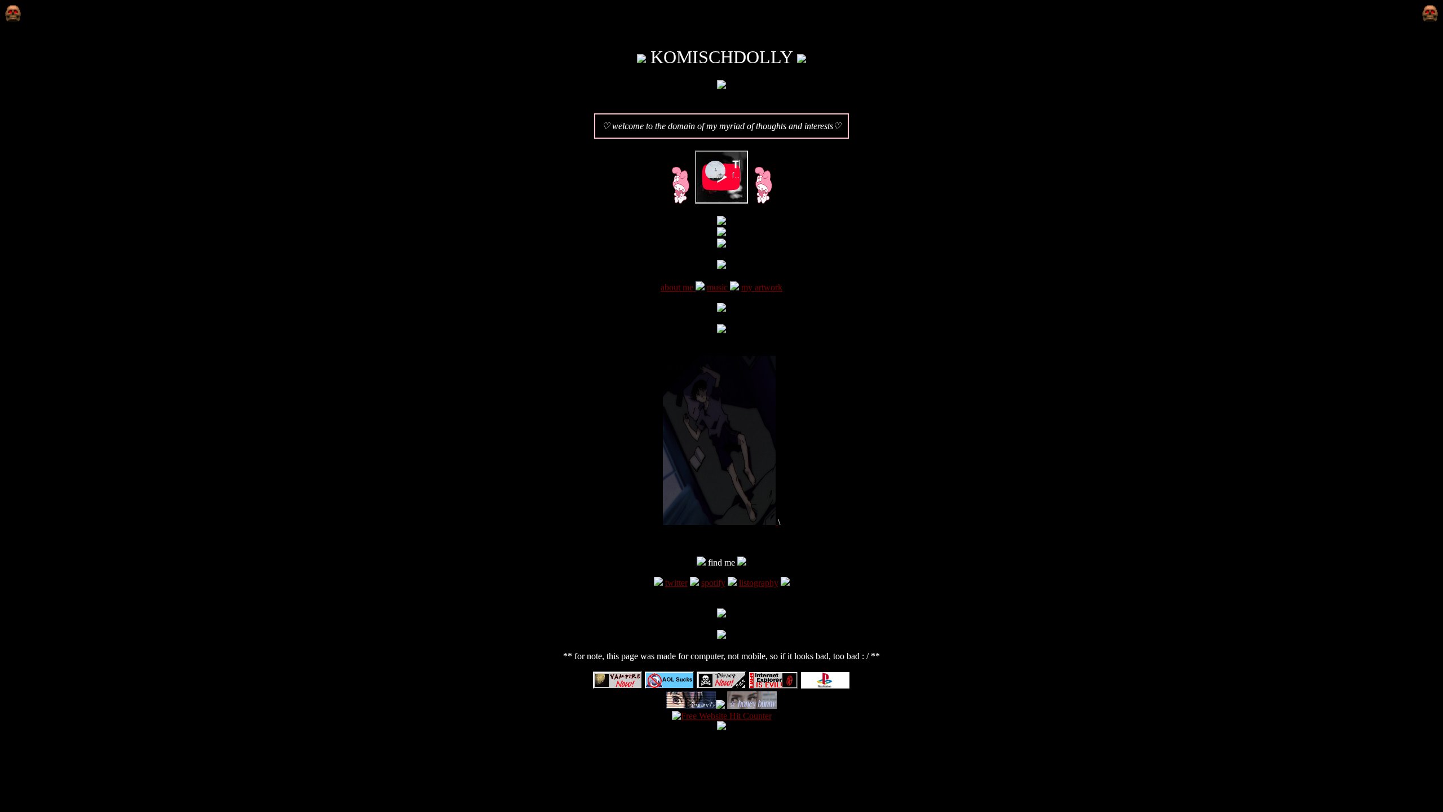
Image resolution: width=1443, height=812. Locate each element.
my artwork (761, 287)
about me (678, 287)
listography (758, 583)
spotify (713, 583)
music (718, 287)
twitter (676, 583)
